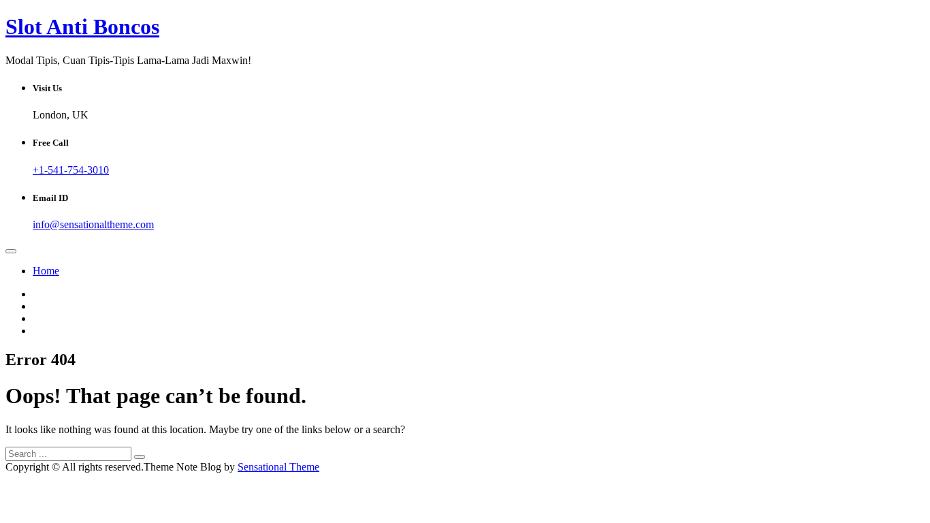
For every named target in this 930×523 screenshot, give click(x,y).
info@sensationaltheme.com (93, 224)
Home (46, 270)
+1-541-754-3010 (71, 170)
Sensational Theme (278, 467)
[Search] (139, 457)
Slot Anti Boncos (82, 26)
